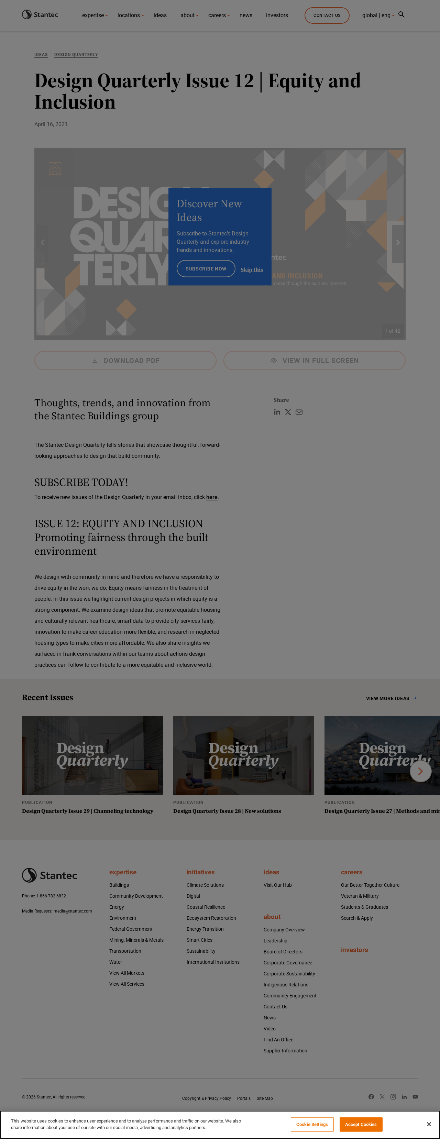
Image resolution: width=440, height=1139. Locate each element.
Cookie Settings (312, 1124)
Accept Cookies (361, 1124)
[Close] (429, 1124)
